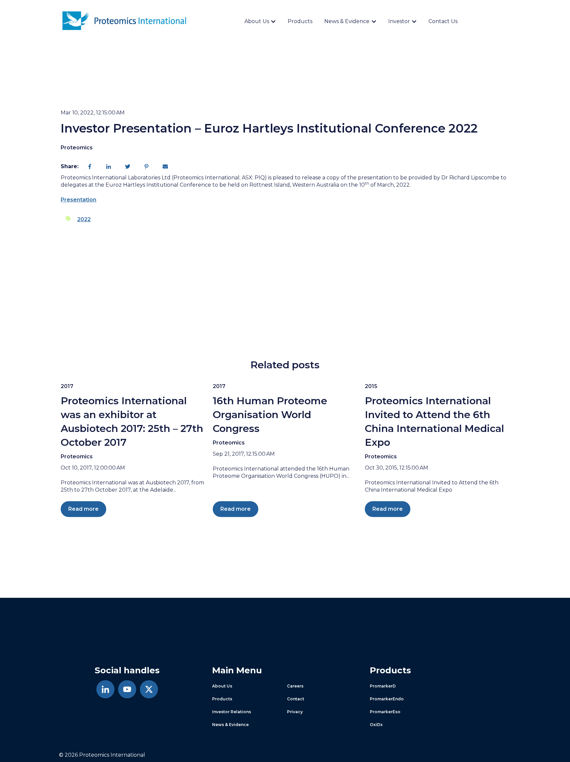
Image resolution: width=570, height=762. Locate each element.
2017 (67, 386)
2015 (371, 386)
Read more (83, 509)
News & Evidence (346, 21)
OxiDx (376, 724)
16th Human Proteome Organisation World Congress (270, 415)
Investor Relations (231, 711)
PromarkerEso (385, 711)
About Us (256, 21)
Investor (399, 21)
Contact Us (443, 21)
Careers (295, 686)
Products (300, 21)
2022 (84, 219)
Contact (295, 698)
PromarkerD (383, 686)
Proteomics (77, 147)
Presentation (78, 200)
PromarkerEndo (387, 698)
